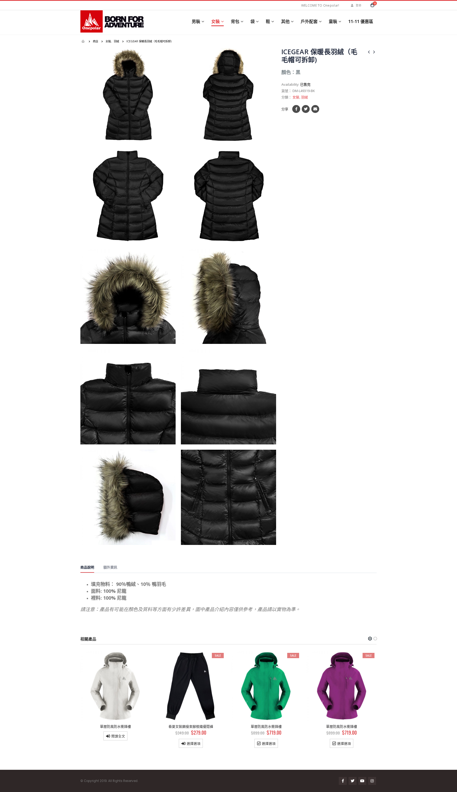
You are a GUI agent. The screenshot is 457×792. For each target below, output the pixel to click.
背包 (235, 21)
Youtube (362, 781)
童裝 (333, 21)
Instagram (372, 781)
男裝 (196, 21)
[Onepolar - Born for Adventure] (113, 21)
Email (315, 109)
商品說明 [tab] (87, 567)
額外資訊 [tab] (110, 567)
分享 (284, 109)
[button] (370, 638)
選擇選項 (118, 743)
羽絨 (304, 97)
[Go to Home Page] (83, 41)
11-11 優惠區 (360, 21)
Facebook (296, 109)
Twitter (306, 109)
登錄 (358, 5)
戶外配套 (309, 21)
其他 (285, 21)
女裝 (215, 21)
